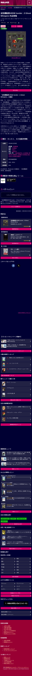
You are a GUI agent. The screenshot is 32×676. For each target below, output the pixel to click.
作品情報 (10, 7)
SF (8, 22)
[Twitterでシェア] (18, 265)
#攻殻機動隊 (3, 28)
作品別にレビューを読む (10, 633)
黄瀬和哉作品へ (15, 229)
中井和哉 (24, 154)
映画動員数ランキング (9, 649)
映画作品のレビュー (9, 632)
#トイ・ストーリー (21, 518)
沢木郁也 (14, 156)
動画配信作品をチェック (15, 424)
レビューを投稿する (15, 206)
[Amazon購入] (16, 57)
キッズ (18, 586)
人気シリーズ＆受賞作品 (10, 630)
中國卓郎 (14, 154)
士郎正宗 (14, 151)
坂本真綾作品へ (15, 243)
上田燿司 (19, 154)
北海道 (2, 564)
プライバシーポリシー (23, 667)
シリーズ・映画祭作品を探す (15, 524)
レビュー (13, 26)
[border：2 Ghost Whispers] (3, 180)
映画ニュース (7, 657)
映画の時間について (15, 608)
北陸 (18, 567)
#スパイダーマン (5, 518)
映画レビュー (16, 511)
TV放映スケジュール (9, 660)
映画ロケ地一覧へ (15, 595)
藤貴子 (19, 156)
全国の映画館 (7, 640)
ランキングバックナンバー (10, 650)
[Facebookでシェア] (13, 265)
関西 (2, 561)
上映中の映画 (7, 626)
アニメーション (13, 22)
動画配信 (19, 26)
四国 (18, 569)
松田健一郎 (27, 153)
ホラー (18, 589)
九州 (2, 572)
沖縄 (18, 572)
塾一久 (22, 153)
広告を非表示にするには (24, 312)
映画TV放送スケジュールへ (15, 548)
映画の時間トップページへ (7, 614)
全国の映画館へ (15, 576)
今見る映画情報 (7, 661)
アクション (3, 22)
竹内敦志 (14, 148)
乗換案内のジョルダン (11, 667)
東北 (18, 564)
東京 (2, 558)
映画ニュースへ (15, 469)
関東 (18, 558)
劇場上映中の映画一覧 (15, 400)
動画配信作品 (7, 658)
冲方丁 (14, 149)
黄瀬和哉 (15, 146)
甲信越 (2, 567)
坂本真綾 (18, 153)
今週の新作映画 (7, 627)
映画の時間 (3, 7)
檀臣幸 (10, 154)
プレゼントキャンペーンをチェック (15, 351)
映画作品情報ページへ (6, 611)
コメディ (3, 589)
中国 (2, 569)
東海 (18, 561)
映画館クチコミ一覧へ (15, 593)
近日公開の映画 (7, 629)
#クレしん (12, 518)
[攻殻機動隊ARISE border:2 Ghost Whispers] (11, 180)
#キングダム (4, 521)
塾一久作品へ (16, 257)
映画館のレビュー (8, 642)
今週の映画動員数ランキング (7, 375)
